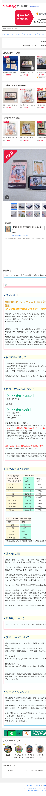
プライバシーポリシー (29, 788)
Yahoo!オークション (33, 785)
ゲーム (29, 34)
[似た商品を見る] (7, 197)
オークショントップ (7, 34)
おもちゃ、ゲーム (20, 34)
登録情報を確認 (34, 6)
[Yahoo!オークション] (15, 5)
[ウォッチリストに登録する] (15, 68)
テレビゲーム (36, 34)
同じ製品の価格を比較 (21, 235)
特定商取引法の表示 (34, 791)
